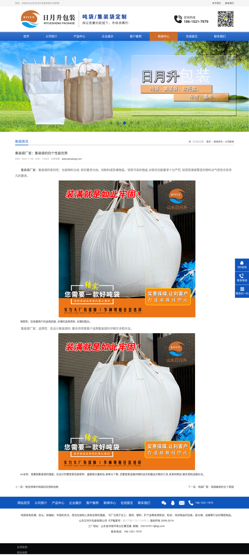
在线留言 (192, 36)
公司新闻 (229, 141)
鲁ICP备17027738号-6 (136, 520)
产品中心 (79, 36)
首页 (26, 36)
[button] (111, 122)
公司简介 (51, 36)
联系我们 (229, 3)
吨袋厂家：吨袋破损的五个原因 (216, 486)
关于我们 (216, 3)
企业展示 (107, 36)
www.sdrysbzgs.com (72, 158)
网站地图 (22, 552)
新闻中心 (164, 36)
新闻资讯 (218, 141)
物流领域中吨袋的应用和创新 (42, 486)
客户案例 (135, 36)
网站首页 (23, 502)
